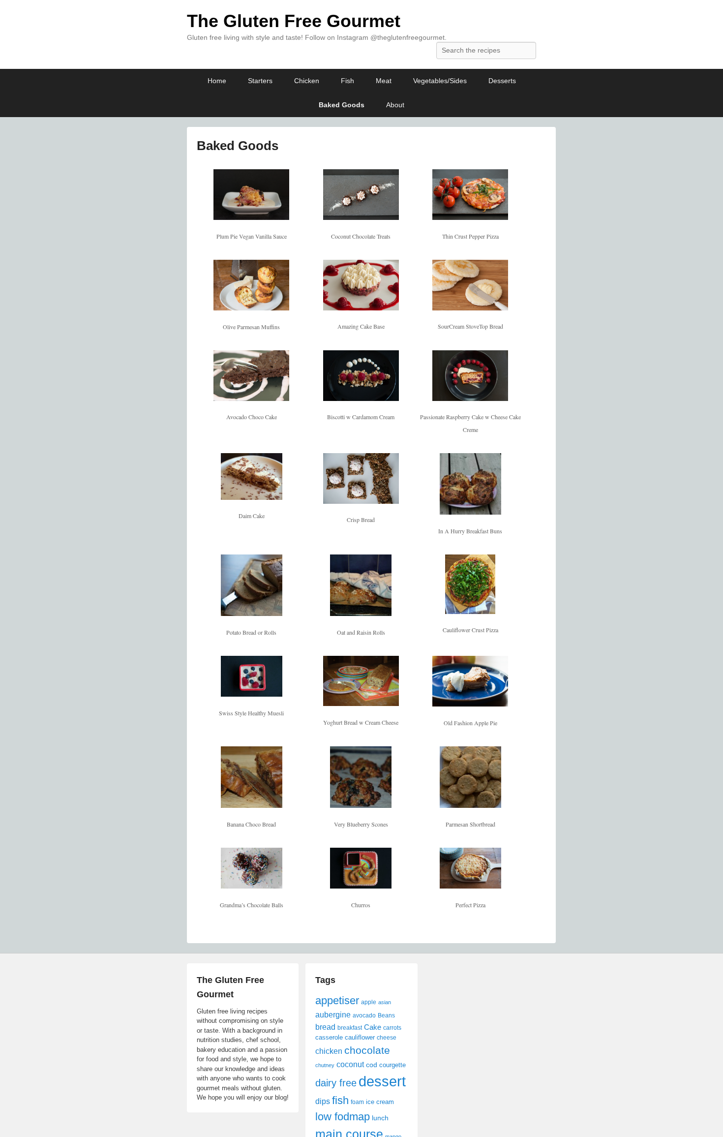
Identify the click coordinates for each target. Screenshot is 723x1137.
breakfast (349, 1027)
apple (368, 1002)
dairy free (336, 1082)
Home (217, 81)
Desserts (502, 81)
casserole (329, 1037)
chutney (324, 1065)
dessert (382, 1081)
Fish (347, 81)
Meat (384, 81)
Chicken (306, 81)
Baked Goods (341, 105)
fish (340, 1100)
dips (322, 1101)
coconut (350, 1064)
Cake (372, 1027)
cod (371, 1065)
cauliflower (360, 1037)
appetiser (337, 1000)
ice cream (380, 1102)
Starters (260, 81)
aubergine (333, 1014)
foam (357, 1102)
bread (325, 1026)
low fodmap (342, 1116)
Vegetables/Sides (440, 81)
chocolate (367, 1050)
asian (384, 1002)
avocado (364, 1015)
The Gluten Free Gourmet (293, 21)
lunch (380, 1118)
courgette (392, 1065)
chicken (328, 1050)
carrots (392, 1027)
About (395, 105)
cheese (386, 1037)
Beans (386, 1015)
